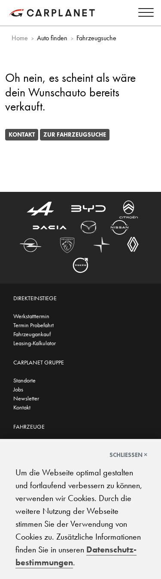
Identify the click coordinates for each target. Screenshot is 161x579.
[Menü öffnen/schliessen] (144, 14)
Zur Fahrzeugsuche (74, 134)
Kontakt (22, 134)
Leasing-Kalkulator (34, 343)
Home (20, 37)
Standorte (24, 380)
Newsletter (26, 398)
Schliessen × (128, 455)
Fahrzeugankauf (32, 334)
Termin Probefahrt (33, 325)
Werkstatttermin (31, 316)
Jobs (18, 389)
